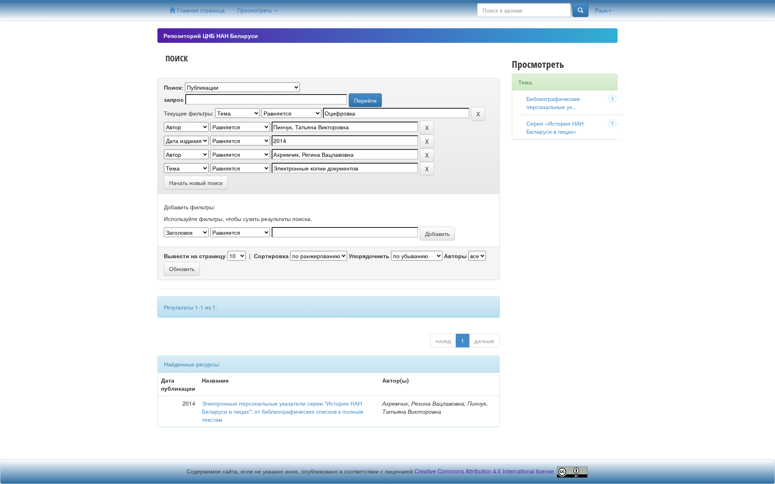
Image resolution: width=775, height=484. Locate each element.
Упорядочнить (369, 256)
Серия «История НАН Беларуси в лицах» (555, 127)
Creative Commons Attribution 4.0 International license (484, 471)
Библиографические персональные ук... (553, 103)
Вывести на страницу (195, 256)
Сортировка (271, 256)
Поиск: (173, 87)
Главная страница (200, 10)
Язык (601, 10)
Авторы (455, 256)
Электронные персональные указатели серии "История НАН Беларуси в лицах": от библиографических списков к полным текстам (282, 411)
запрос (174, 99)
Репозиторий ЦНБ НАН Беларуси (210, 36)
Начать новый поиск (195, 183)
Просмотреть (255, 10)
